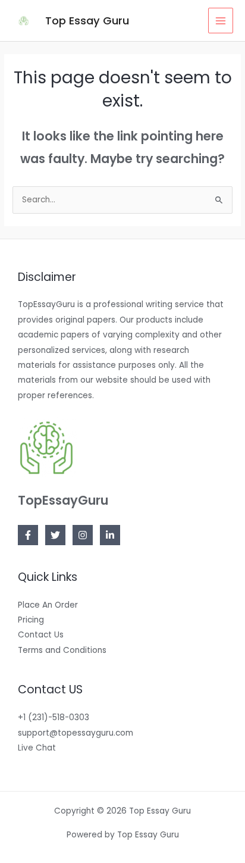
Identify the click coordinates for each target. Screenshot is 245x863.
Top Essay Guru (87, 20)
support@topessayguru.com (75, 733)
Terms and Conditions (62, 650)
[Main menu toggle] (221, 20)
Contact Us (41, 634)
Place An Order (48, 605)
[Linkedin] (110, 535)
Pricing (31, 620)
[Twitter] (55, 535)
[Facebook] (28, 535)
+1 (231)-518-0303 (53, 717)
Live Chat (37, 747)
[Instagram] (83, 535)
